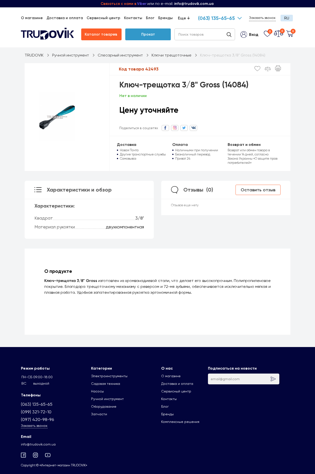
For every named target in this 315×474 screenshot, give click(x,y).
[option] (57, 116)
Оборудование (103, 406)
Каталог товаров (101, 34)
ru (286, 18)
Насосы (97, 391)
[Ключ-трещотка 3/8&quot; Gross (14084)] (57, 116)
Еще (184, 18)
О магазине (32, 18)
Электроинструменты (109, 376)
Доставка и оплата (65, 18)
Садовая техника (105, 384)
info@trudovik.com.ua (38, 444)
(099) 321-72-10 (36, 411)
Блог (150, 18)
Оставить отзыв (258, 190)
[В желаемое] (257, 68)
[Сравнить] (268, 69)
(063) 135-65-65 (216, 18)
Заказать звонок (262, 18)
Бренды (165, 18)
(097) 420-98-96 (37, 419)
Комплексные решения (180, 422)
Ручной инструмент (107, 399)
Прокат (148, 34)
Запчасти (99, 414)
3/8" (139, 218)
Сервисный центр (103, 18)
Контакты (133, 18)
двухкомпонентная (125, 226)
